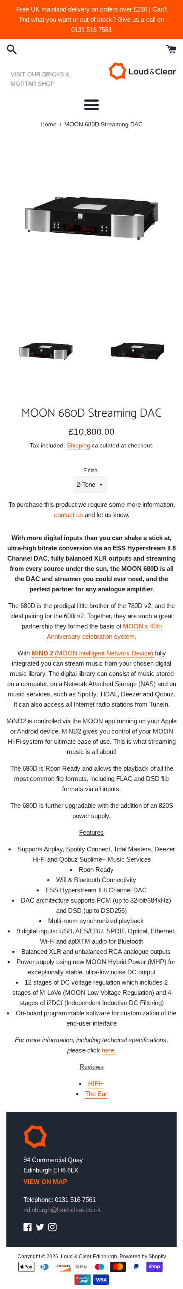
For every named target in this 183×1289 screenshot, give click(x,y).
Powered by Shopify (143, 1257)
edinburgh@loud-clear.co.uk (62, 1209)
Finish (90, 471)
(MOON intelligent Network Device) (93, 653)
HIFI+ (96, 1083)
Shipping (78, 445)
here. (109, 1050)
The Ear (96, 1093)
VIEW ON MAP (45, 1181)
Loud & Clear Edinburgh (89, 1257)
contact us (68, 514)
